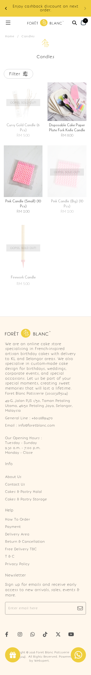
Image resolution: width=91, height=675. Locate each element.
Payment (13, 527)
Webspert (41, 660)
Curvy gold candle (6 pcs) (23, 127)
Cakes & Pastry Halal (23, 492)
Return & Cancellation (25, 541)
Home (9, 36)
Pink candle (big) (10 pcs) (67, 204)
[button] (6, 8)
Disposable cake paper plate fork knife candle (67, 127)
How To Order (17, 519)
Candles (28, 36)
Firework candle (23, 277)
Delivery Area (17, 534)
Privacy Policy (17, 564)
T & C (9, 556)
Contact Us (15, 484)
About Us (13, 477)
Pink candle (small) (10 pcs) (23, 204)
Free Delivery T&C (21, 549)
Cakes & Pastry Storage (26, 499)
